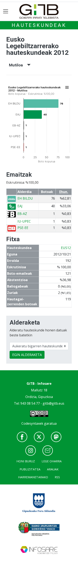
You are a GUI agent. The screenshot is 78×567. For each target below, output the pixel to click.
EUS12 (66, 248)
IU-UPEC (24, 221)
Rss (57, 477)
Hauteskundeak (39, 25)
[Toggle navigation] (5, 11)
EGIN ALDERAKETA (27, 354)
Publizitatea (30, 469)
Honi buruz (25, 461)
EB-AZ (22, 213)
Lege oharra (52, 461)
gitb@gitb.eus (53, 403)
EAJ (19, 206)
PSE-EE (22, 227)
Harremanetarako (33, 477)
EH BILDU (25, 198)
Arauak (52, 469)
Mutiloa (18, 65)
